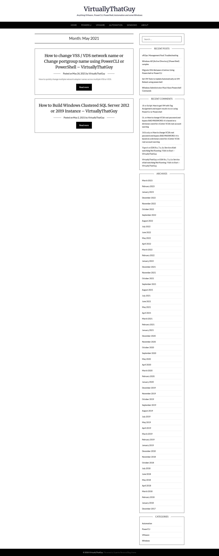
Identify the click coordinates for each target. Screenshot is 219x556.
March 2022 (147, 249)
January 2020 (148, 382)
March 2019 (147, 434)
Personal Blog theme (128, 552)
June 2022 (146, 232)
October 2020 (148, 347)
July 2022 (146, 226)
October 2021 (148, 278)
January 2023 (148, 192)
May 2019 (146, 422)
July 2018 (146, 468)
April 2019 (146, 428)
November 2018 (149, 457)
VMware (100, 25)
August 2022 (147, 221)
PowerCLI (86, 25)
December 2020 (149, 336)
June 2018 (146, 474)
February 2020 (148, 376)
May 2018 (146, 480)
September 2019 (149, 405)
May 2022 (146, 238)
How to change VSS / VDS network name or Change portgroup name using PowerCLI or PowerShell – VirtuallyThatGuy (84, 61)
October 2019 (148, 399)
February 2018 (148, 497)
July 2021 (146, 295)
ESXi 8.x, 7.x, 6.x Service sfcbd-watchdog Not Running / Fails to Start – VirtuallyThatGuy (159, 150)
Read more (84, 87)
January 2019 (148, 445)
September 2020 (149, 353)
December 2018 (149, 451)
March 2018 (147, 491)
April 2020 (146, 365)
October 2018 (148, 462)
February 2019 (148, 439)
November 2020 (149, 342)
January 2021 (148, 330)
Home (74, 25)
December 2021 (149, 267)
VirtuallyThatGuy (109, 9)
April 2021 (146, 313)
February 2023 (148, 186)
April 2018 (146, 485)
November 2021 (149, 272)
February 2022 (148, 255)
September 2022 (149, 215)
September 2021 (149, 284)
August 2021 (147, 290)
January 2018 (148, 503)
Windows (132, 25)
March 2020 (147, 370)
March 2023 (147, 180)
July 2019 (146, 416)
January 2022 (148, 261)
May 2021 (146, 307)
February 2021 (148, 324)
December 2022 (149, 198)
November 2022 (149, 203)
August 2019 (147, 411)
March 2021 (147, 318)
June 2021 (146, 301)
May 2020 (146, 359)
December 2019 (149, 388)
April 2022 (146, 244)
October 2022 (148, 209)
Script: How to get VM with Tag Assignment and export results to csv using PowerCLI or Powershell (160, 108)
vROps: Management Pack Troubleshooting (160, 55)
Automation (116, 25)
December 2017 (149, 509)
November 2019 (149, 393)
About (144, 25)
